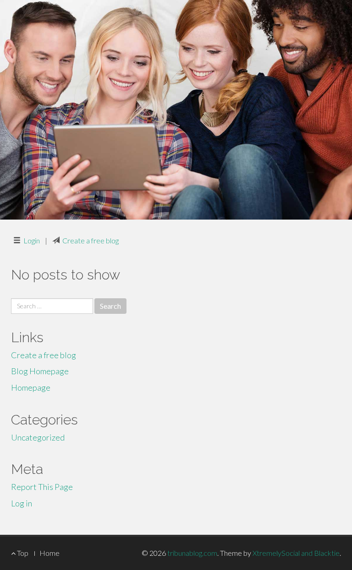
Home (49, 552)
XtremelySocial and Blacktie (296, 552)
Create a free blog (90, 240)
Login (31, 240)
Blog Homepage (40, 371)
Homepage (30, 387)
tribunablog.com (192, 552)
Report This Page (42, 487)
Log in (21, 503)
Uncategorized (38, 437)
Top (22, 552)
